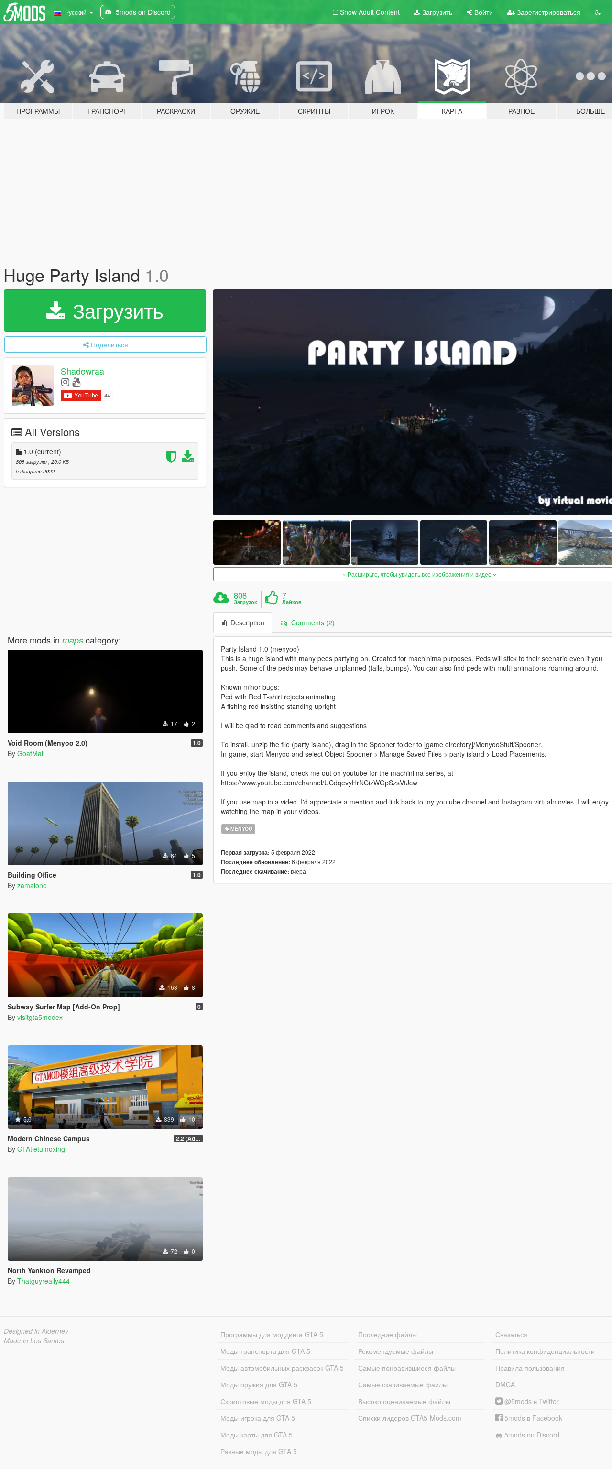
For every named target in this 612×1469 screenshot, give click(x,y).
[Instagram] (65, 381)
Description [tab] (245, 622)
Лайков (292, 602)
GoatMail (30, 753)
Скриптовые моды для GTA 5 (265, 1401)
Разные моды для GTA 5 (258, 1451)
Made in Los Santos (34, 1340)
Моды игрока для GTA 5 (257, 1418)
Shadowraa (82, 371)
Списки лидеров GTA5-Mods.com (409, 1418)
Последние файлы (387, 1334)
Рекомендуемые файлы (395, 1351)
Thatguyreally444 (43, 1281)
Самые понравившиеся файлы (407, 1367)
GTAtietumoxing (41, 1149)
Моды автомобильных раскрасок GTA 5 (282, 1367)
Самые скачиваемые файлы (403, 1384)
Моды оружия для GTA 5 (258, 1384)
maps (72, 640)
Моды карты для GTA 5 (256, 1434)
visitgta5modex (40, 1017)
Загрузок (245, 602)
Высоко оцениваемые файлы (404, 1401)
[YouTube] (76, 381)
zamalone (32, 885)
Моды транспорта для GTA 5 (265, 1351)
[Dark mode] (598, 12)
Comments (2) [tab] (311, 622)
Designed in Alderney (36, 1331)
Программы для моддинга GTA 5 (271, 1334)
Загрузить (436, 12)
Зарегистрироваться (547, 12)
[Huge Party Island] (246, 542)
